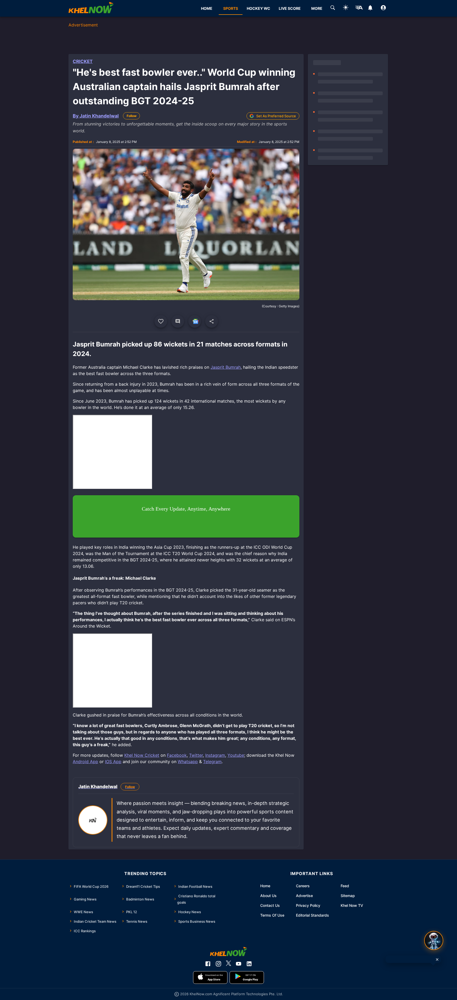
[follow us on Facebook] (208, 964)
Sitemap (348, 895)
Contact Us (270, 905)
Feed (345, 886)
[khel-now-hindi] (359, 8)
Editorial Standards (312, 915)
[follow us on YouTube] (238, 964)
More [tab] (316, 8)
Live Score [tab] (290, 8)
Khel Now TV (352, 905)
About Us (268, 895)
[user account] (383, 8)
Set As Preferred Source (276, 116)
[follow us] (194, 321)
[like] (160, 321)
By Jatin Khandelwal (96, 116)
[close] (437, 959)
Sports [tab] (230, 8)
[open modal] (433, 940)
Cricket (83, 61)
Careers (303, 886)
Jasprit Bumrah (226, 367)
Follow (131, 116)
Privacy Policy (308, 905)
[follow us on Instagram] (218, 964)
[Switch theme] (345, 8)
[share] (211, 321)
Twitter (196, 755)
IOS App (113, 761)
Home (265, 886)
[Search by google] (333, 8)
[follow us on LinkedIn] (249, 964)
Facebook (177, 755)
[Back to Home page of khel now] (90, 8)
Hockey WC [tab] (258, 8)
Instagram (215, 755)
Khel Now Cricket (141, 755)
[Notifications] (370, 8)
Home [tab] (206, 8)
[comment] (177, 321)
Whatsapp (188, 761)
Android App (85, 761)
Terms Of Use (272, 915)
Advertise (304, 895)
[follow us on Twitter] (228, 964)
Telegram (212, 761)
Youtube (235, 755)
